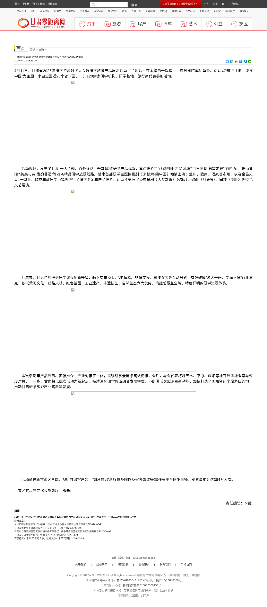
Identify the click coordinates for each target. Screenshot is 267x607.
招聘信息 (122, 564)
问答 (206, 4)
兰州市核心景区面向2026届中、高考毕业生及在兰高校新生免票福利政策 (52, 524)
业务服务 (144, 564)
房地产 (57, 11)
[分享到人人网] (245, 61)
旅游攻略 (70, 11)
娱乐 (33, 11)
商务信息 (44, 11)
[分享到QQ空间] (232, 61)
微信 (42, 4)
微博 (34, 4)
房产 (142, 23)
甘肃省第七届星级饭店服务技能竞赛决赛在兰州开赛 (41, 528)
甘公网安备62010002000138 (140, 585)
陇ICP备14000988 (167, 580)
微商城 (234, 4)
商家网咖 (98, 11)
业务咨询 (204, 11)
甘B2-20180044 (126, 580)
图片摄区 (244, 11)
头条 (215, 4)
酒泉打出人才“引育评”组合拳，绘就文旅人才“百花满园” (42, 538)
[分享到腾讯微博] (241, 61)
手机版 (26, 4)
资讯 (91, 23)
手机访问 (186, 564)
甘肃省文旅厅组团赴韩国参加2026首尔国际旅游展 (40, 535)
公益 (218, 23)
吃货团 (163, 11)
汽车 (167, 23)
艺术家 (217, 11)
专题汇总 (136, 11)
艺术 (193, 23)
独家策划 (112, 11)
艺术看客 (84, 11)
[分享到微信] (250, 61)
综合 (124, 11)
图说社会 (176, 11)
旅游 (116, 23)
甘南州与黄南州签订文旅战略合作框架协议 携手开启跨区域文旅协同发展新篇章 (56, 531)
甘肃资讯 (21, 11)
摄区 (243, 23)
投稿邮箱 (52, 4)
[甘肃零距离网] (43, 23)
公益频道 (150, 11)
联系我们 (165, 564)
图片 (224, 4)
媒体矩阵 (230, 11)
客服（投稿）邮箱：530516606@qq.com (133, 558)
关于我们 (80, 564)
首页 (17, 4)
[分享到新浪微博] (236, 61)
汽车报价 (190, 11)
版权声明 (101, 564)
